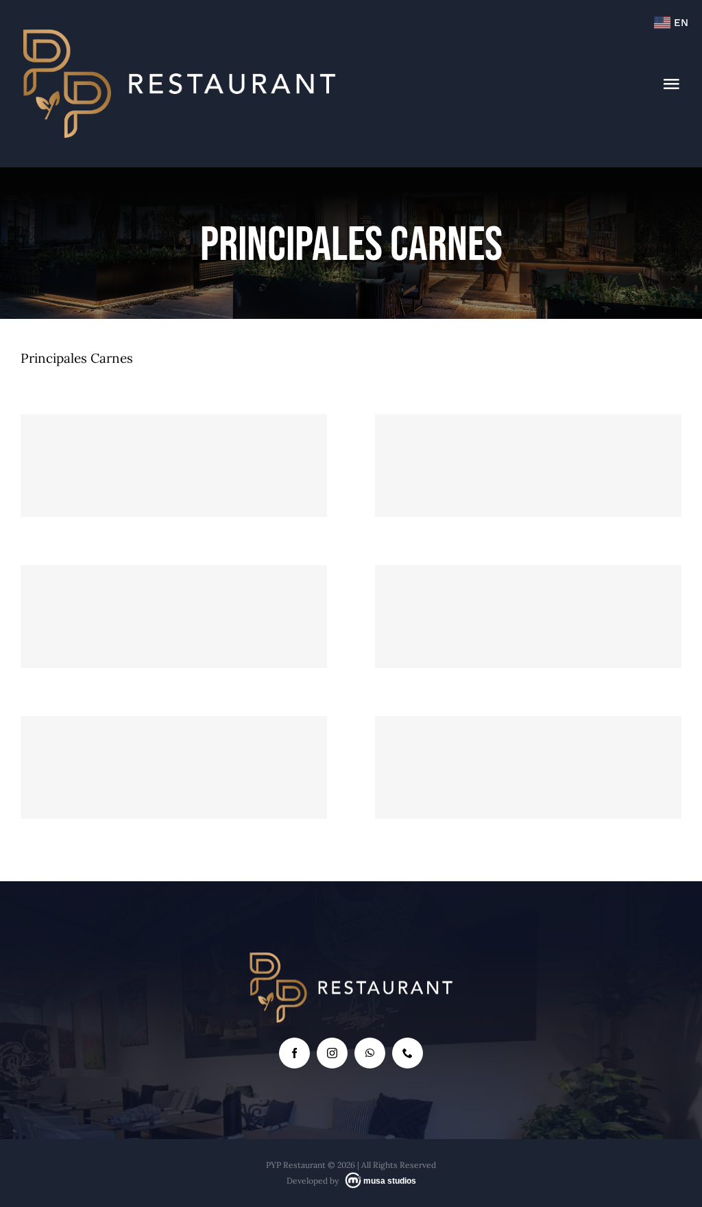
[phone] (407, 1053)
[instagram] (332, 1053)
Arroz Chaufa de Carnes (174, 590)
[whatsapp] (369, 1053)
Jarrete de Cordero (174, 439)
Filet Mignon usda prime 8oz (174, 741)
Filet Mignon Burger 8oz (528, 590)
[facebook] (294, 1053)
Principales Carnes (173, 495)
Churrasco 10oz (528, 741)
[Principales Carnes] (174, 465)
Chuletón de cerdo (528, 439)
